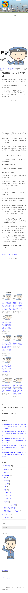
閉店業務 (6, 502)
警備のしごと (8, 9)
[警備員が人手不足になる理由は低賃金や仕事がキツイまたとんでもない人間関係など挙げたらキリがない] (7, 360)
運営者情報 (5, 571)
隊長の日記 (5, 514)
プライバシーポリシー (8, 578)
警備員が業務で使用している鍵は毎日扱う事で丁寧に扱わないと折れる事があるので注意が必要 (14, 454)
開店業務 (6, 481)
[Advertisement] (14, 32)
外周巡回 (8, 492)
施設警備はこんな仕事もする (11, 511)
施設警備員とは (6, 466)
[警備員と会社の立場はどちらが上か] (18, 338)
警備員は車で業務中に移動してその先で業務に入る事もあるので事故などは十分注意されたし (14, 447)
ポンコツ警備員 (6, 517)
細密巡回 (8, 498)
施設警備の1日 (6, 475)
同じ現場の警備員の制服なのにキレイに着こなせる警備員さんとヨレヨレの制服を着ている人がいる (14, 440)
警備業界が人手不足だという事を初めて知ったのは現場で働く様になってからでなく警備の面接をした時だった (6, 347)
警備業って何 (5, 469)
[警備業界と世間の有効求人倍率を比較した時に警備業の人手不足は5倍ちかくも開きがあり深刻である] (18, 297)
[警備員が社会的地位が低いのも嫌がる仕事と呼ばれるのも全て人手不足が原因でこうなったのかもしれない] (18, 380)
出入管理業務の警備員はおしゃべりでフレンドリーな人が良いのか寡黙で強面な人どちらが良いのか (14, 433)
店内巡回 (8, 495)
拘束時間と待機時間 (9, 508)
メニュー (15, 15)
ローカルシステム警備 (10, 505)
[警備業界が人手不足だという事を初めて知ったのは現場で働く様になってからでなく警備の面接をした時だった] (7, 338)
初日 (5, 478)
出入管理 (6, 484)
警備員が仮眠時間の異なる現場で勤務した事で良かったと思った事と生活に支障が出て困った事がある (14, 426)
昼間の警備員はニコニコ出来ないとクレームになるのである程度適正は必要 (6, 388)
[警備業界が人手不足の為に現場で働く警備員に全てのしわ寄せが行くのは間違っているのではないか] (7, 317)
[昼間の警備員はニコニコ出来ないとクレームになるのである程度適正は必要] (7, 380)
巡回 (5, 490)
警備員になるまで (7, 472)
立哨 (5, 487)
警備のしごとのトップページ (10, 254)
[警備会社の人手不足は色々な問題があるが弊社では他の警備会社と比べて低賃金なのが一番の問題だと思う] (7, 297)
